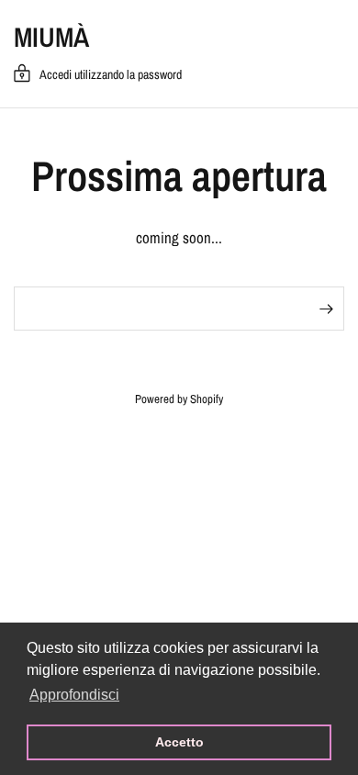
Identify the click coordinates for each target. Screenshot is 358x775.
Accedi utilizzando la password (110, 74)
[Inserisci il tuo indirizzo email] (326, 308)
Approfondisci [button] (74, 694)
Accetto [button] (179, 742)
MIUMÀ (51, 37)
